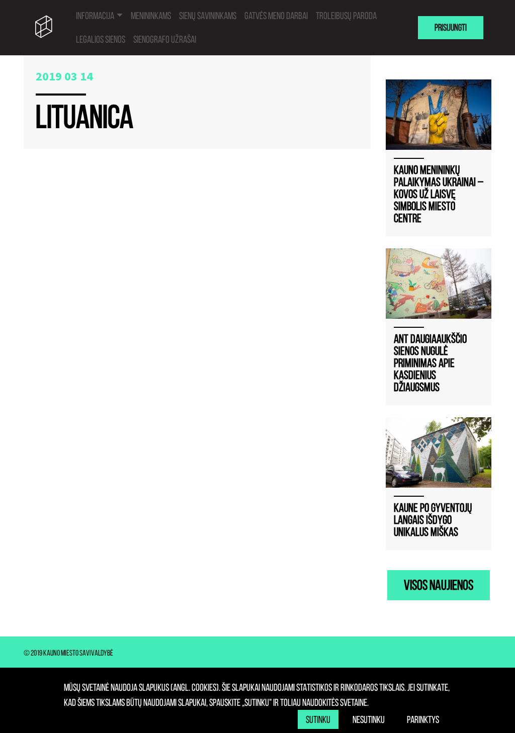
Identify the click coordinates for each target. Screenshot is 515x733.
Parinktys (423, 719)
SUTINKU (318, 719)
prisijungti (451, 27)
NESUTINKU (369, 719)
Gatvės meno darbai (276, 15)
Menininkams (151, 15)
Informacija (95, 15)
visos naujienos (438, 585)
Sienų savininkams (207, 15)
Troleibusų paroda (346, 15)
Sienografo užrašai (164, 39)
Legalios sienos (100, 39)
